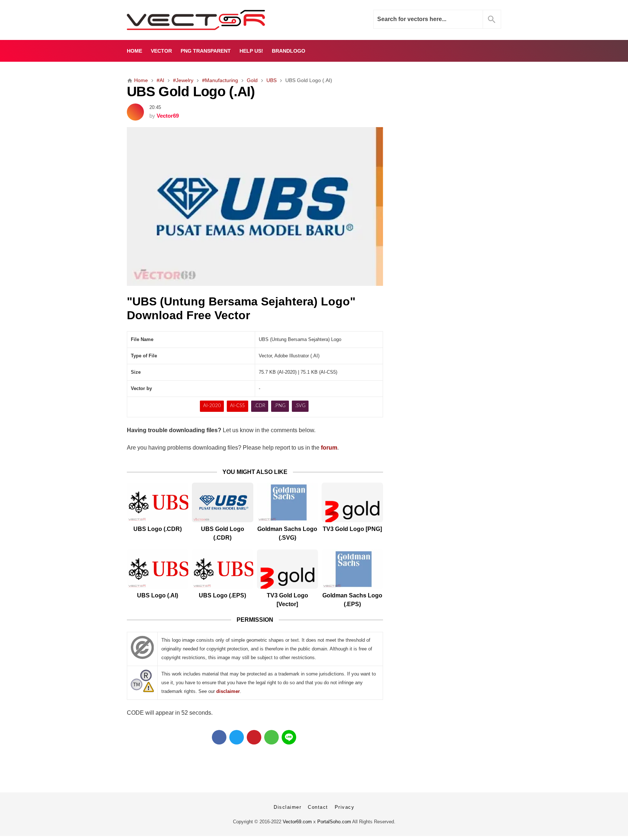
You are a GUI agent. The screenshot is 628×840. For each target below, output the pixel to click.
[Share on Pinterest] (254, 737)
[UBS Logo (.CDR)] (157, 502)
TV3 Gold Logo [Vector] (287, 599)
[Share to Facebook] (219, 737)
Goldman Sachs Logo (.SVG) (287, 533)
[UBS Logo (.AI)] (157, 569)
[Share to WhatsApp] (271, 737)
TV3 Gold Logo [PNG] (352, 529)
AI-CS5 (237, 405)
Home (134, 51)
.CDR (259, 405)
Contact (318, 807)
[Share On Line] (289, 737)
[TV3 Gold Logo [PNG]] (352, 502)
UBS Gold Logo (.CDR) (222, 533)
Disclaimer (287, 807)
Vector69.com (297, 821)
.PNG (280, 405)
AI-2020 (212, 405)
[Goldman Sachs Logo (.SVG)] (287, 502)
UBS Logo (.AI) (157, 595)
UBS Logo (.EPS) (222, 595)
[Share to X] (236, 737)
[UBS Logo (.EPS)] (222, 569)
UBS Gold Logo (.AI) (191, 91)
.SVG (300, 405)
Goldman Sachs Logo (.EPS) (352, 599)
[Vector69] (218, 20)
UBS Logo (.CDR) (157, 529)
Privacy (345, 807)
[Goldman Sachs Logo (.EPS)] (352, 569)
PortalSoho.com (334, 821)
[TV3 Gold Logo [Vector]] (287, 569)
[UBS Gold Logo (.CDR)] (222, 502)
